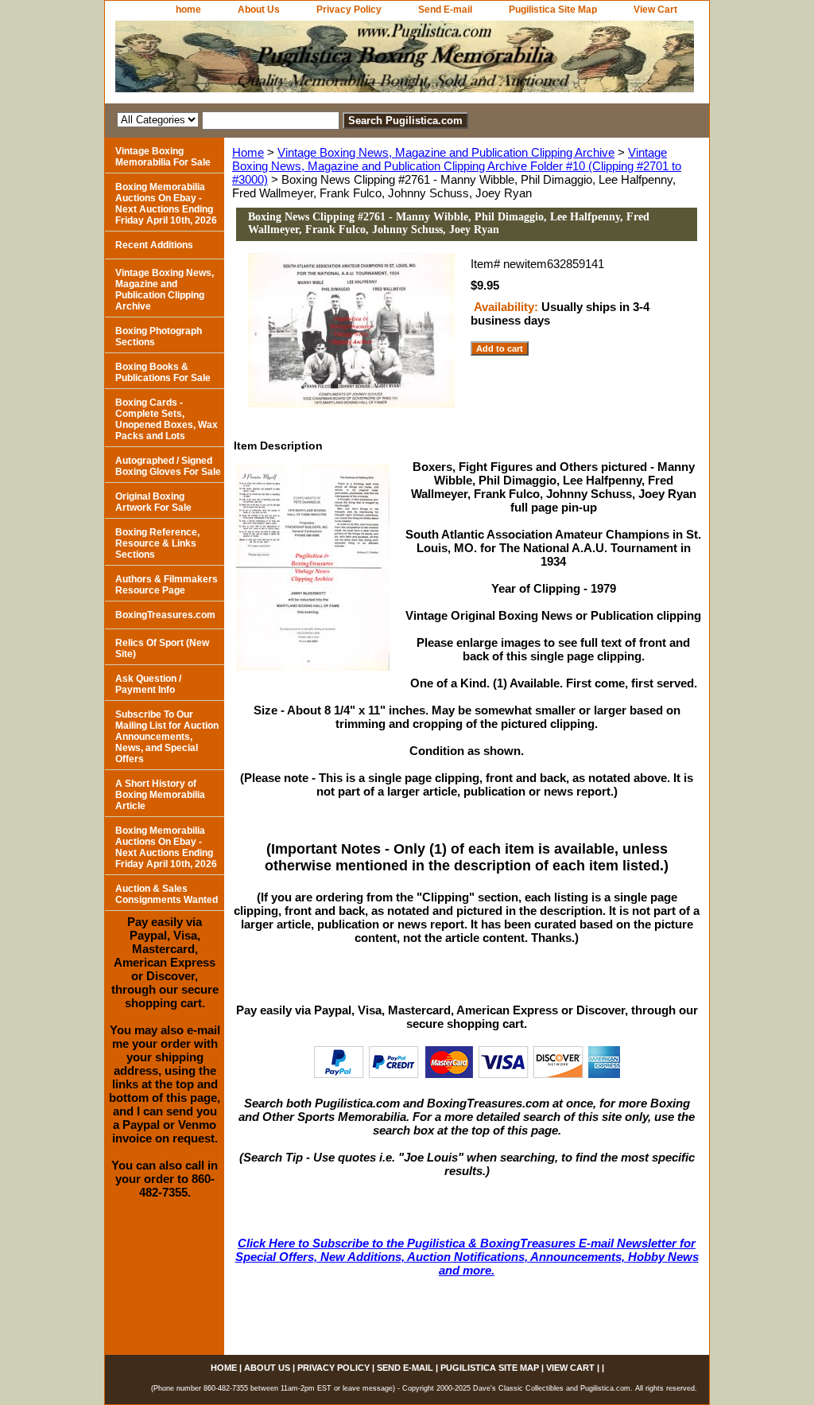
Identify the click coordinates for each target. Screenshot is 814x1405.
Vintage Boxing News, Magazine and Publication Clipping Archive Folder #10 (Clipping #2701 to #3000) (456, 166)
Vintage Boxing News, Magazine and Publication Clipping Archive (445, 152)
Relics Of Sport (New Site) (162, 648)
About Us (259, 9)
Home (248, 152)
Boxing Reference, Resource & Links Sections (157, 543)
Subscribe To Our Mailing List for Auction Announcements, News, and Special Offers (167, 737)
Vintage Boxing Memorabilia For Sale (163, 157)
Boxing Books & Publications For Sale (163, 372)
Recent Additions (154, 245)
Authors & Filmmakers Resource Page (166, 585)
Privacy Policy (349, 9)
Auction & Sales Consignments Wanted (166, 894)
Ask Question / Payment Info (148, 684)
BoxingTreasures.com (165, 615)
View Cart (655, 9)
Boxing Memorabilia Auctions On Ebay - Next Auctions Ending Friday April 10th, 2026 (166, 203)
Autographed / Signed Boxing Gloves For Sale (168, 466)
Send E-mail (445, 9)
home (188, 9)
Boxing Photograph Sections (158, 336)
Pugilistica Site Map (553, 9)
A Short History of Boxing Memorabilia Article (160, 794)
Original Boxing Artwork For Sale (153, 502)
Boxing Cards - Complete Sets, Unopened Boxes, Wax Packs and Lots (166, 419)
